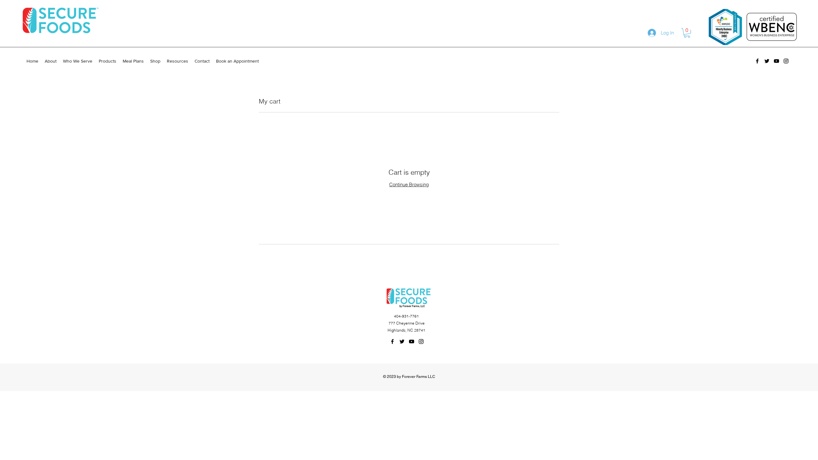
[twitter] (767, 61)
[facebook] (757, 61)
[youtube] (776, 61)
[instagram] (786, 61)
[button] (687, 33)
